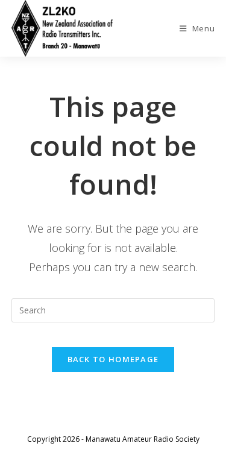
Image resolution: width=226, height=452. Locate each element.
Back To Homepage (113, 359)
